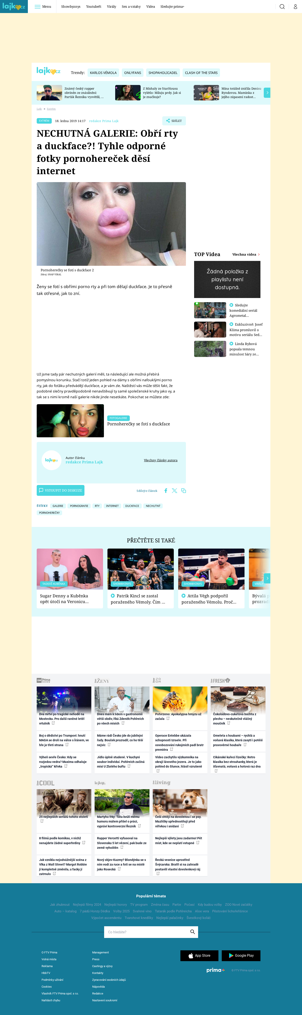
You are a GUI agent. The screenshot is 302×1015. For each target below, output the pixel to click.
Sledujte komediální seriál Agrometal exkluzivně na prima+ (243, 315)
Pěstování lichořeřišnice (230, 911)
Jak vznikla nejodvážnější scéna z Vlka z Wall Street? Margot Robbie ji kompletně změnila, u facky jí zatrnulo (63, 867)
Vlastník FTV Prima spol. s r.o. (60, 993)
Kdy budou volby (210, 905)
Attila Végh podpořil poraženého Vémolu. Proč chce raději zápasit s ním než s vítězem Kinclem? (207, 599)
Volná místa (49, 959)
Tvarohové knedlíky (139, 918)
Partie (176, 905)
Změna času (160, 905)
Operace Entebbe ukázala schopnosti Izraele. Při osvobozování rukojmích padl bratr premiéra (179, 742)
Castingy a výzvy (102, 966)
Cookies (47, 986)
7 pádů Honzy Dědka (95, 911)
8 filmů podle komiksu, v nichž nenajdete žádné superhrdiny (60, 840)
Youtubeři (93, 6)
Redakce (97, 993)
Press (95, 959)
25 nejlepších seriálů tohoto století (63, 817)
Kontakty (97, 973)
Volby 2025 (121, 911)
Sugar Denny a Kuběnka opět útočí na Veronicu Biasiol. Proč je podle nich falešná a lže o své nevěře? (66, 599)
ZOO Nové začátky (238, 905)
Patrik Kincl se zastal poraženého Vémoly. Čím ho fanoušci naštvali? (139, 599)
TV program (139, 905)
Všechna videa (244, 254)
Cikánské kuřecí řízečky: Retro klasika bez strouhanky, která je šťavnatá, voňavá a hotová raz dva (237, 761)
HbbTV (46, 973)
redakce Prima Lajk (104, 121)
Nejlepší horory (115, 905)
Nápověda (98, 986)
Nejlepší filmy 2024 (87, 905)
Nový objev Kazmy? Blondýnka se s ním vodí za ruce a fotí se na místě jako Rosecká (121, 864)
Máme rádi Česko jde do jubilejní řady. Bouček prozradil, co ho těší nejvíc (120, 740)
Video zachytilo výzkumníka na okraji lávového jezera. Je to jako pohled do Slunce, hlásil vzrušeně (178, 761)
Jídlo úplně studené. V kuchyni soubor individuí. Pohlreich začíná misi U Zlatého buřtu (121, 761)
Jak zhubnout (60, 905)
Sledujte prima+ (172, 6)
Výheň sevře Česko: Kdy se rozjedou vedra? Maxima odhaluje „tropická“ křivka (63, 761)
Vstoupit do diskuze (63, 490)
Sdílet (176, 122)
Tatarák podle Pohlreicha (173, 911)
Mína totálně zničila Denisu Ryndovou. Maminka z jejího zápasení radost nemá (241, 94)
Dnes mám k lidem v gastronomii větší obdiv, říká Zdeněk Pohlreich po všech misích (120, 718)
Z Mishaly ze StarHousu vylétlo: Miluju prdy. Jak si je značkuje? (162, 92)
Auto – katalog (65, 911)
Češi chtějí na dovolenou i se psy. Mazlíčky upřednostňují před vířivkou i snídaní (178, 821)
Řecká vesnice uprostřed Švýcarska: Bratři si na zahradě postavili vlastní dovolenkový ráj (177, 864)
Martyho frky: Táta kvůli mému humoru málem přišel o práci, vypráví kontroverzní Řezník (118, 821)
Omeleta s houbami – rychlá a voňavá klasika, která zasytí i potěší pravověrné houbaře (238, 740)
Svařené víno (142, 911)
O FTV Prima (49, 952)
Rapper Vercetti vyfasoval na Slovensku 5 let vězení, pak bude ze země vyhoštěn (122, 842)
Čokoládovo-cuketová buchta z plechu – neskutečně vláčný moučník (234, 718)
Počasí (189, 905)
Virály (111, 6)
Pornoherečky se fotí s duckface (138, 423)
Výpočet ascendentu (106, 918)
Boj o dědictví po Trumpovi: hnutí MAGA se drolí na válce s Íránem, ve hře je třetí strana (64, 740)
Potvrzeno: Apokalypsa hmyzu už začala (178, 716)
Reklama (47, 966)
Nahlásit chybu (51, 1000)
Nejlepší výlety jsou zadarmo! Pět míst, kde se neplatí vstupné (178, 840)
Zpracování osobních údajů (109, 979)
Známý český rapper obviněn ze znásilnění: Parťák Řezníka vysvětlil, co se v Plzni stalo (84, 94)
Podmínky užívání (52, 979)
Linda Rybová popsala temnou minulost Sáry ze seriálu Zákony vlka (245, 351)
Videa (150, 6)
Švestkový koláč (199, 918)
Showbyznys (70, 6)
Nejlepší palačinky (169, 918)
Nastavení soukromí (104, 1000)
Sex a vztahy (131, 6)
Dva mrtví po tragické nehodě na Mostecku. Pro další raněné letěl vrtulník (61, 718)
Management (100, 952)
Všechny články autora (161, 460)
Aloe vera (202, 911)
